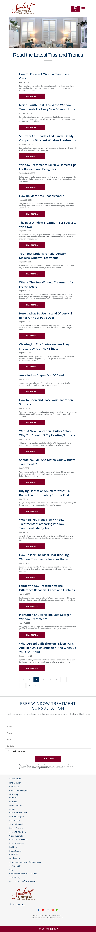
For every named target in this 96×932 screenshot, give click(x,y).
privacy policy (44, 768)
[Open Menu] (83, 8)
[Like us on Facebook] (38, 910)
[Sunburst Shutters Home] (23, 8)
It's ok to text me (18, 751)
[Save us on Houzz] (57, 910)
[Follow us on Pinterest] (43, 910)
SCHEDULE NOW (48, 759)
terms (33, 768)
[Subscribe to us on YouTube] (53, 910)
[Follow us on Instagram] (48, 910)
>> (36, 685)
